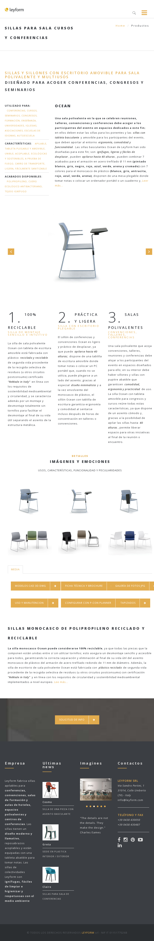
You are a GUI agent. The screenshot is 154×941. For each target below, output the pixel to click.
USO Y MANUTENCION (29, 603)
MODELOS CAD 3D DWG (30, 586)
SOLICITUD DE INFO (72, 719)
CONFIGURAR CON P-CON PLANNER (88, 603)
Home (120, 25)
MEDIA (15, 569)
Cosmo (47, 802)
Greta (47, 844)
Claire (47, 887)
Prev (11, 251)
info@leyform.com (130, 800)
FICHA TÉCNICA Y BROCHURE (84, 586)
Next (149, 251)
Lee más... (61, 682)
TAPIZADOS (128, 603)
